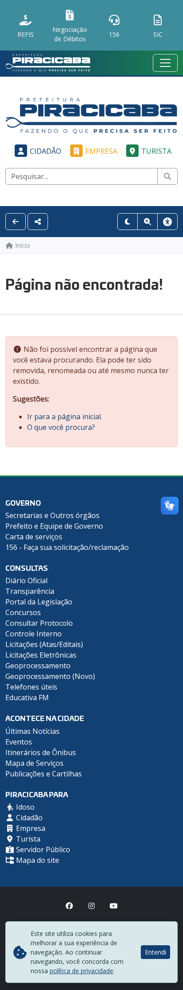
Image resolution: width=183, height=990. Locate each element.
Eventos (18, 742)
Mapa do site (36, 860)
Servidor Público (42, 849)
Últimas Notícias (32, 731)
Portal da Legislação (38, 602)
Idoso (24, 807)
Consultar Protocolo (39, 623)
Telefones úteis (31, 687)
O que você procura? (61, 427)
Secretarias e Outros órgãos (52, 515)
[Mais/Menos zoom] (147, 221)
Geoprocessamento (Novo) (50, 676)
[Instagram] (91, 905)
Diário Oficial (26, 580)
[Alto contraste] (127, 221)
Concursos (23, 612)
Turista (156, 151)
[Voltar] (15, 221)
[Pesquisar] (167, 176)
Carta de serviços (33, 537)
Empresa (101, 151)
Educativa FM (27, 697)
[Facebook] (69, 905)
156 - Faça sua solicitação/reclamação (67, 547)
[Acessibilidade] (167, 221)
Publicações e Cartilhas (43, 774)
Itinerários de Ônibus (40, 752)
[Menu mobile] (165, 63)
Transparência (29, 591)
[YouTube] (113, 905)
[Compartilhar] (38, 221)
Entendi (155, 952)
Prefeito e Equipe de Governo (54, 526)
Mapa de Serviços (34, 763)
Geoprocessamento (38, 665)
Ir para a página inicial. (64, 416)
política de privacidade (81, 971)
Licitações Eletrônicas (40, 655)
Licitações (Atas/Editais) (44, 644)
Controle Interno (33, 634)
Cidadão (45, 151)
